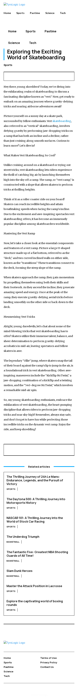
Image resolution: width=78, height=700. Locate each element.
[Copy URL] (65, 75)
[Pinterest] (24, 75)
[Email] (40, 75)
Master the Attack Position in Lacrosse (34, 586)
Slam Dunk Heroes (19, 571)
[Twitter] (15, 75)
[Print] (49, 75)
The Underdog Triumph (23, 537)
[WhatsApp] (32, 75)
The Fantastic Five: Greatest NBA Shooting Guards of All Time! (37, 554)
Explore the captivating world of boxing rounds (35, 603)
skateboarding (61, 121)
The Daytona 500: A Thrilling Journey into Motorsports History (36, 501)
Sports (8, 65)
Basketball (13, 541)
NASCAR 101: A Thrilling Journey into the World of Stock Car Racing (35, 519)
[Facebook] (7, 75)
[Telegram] (57, 75)
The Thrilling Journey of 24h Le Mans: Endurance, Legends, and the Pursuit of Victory (35, 480)
